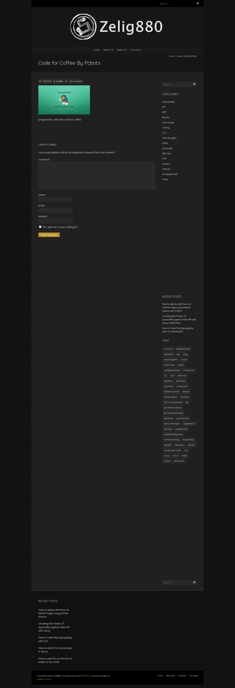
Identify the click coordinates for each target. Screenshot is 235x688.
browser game (171, 359)
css (165, 375)
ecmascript (182, 386)
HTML (165, 143)
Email (42, 205)
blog (185, 354)
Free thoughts (169, 137)
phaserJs (168, 429)
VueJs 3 (167, 461)
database (168, 381)
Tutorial (166, 168)
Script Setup (188, 439)
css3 (172, 375)
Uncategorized (170, 174)
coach (181, 365)
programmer (181, 429)
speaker (168, 445)
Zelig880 (59, 81)
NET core (166, 153)
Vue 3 (175, 455)
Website (42, 216)
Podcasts (122, 50)
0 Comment (77, 81)
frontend (185, 397)
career (184, 359)
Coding (165, 127)
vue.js (166, 455)
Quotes (166, 163)
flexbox (186, 391)
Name (42, 194)
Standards (179, 445)
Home (97, 50)
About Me (108, 50)
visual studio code (172, 450)
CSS (164, 132)
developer (181, 381)
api (178, 354)
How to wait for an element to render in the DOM (55, 660)
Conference (188, 370)
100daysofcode (183, 349)
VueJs (165, 179)
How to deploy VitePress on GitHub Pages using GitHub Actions (176, 307)
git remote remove (173, 407)
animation (168, 354)
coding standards (172, 370)
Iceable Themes (44, 679)
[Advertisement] (179, 237)
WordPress (86, 675)
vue (186, 450)
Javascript (167, 148)
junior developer (172, 423)
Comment (44, 159)
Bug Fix (165, 117)
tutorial (191, 445)
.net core (168, 349)
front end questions (173, 402)
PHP (164, 158)
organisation (189, 423)
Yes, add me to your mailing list (59, 227)
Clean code (169, 365)
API (163, 106)
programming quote (173, 434)
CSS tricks (182, 375)
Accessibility (168, 101)
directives (168, 386)
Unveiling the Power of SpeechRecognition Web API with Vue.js (179, 319)
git (187, 402)
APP (164, 112)
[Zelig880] (117, 15)
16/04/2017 (47, 81)
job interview (183, 418)
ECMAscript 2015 (171, 391)
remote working (171, 439)
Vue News (135, 50)
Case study (168, 122)
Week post (179, 461)
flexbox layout (170, 397)
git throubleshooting (173, 413)
